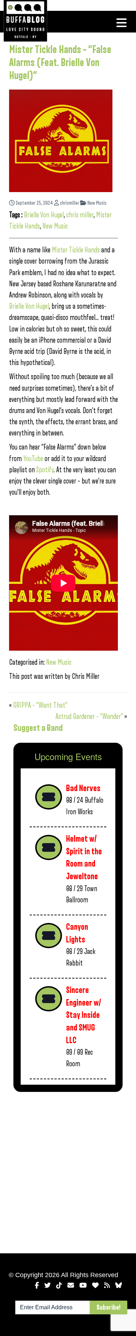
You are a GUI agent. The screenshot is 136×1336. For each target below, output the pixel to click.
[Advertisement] (68, 1171)
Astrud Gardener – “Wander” (89, 716)
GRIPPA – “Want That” (40, 705)
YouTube (33, 459)
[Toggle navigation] (121, 22)
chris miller (80, 215)
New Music (96, 203)
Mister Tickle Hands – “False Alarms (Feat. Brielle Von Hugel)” (60, 62)
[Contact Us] (70, 1285)
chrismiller (69, 203)
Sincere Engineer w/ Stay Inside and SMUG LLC (83, 1015)
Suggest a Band (38, 728)
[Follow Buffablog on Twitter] (47, 1285)
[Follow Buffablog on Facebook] (37, 1285)
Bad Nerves (83, 788)
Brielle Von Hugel (44, 215)
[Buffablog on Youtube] (83, 1285)
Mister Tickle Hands (76, 250)
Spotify (45, 470)
